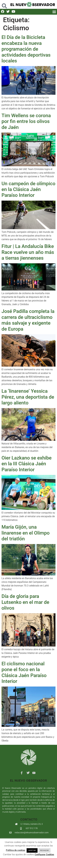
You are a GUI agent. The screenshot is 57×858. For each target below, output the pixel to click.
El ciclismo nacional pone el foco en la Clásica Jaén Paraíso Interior (24, 672)
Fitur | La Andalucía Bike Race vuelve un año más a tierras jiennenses (28, 252)
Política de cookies (15, 850)
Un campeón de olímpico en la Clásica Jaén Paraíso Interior (28, 189)
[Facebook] (3, 11)
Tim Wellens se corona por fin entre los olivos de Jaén (26, 121)
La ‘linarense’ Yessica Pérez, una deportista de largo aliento (28, 397)
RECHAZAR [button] (44, 850)
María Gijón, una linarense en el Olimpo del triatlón (26, 533)
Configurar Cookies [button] (44, 854)
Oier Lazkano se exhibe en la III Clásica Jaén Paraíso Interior (27, 463)
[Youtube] (13, 11)
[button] (4, 4)
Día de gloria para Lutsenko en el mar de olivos (25, 602)
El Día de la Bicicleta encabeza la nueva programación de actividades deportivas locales (26, 49)
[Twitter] (8, 11)
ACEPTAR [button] (32, 850)
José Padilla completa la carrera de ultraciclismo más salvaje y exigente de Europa (28, 320)
